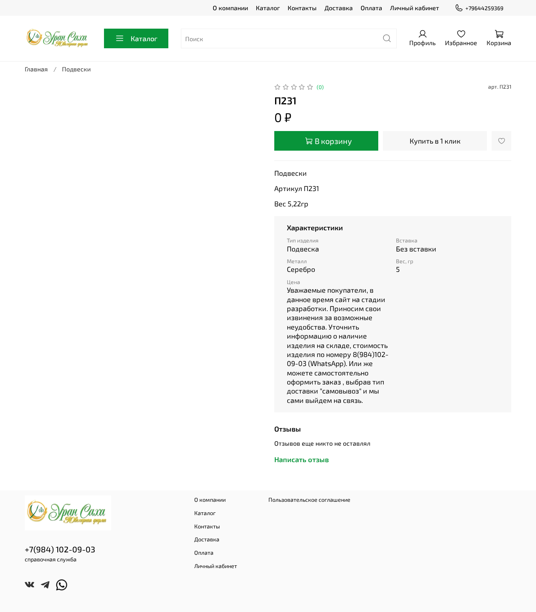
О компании (230, 7)
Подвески (76, 69)
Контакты (302, 7)
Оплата (371, 7)
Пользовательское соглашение (309, 499)
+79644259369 (484, 8)
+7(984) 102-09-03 (60, 549)
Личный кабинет (414, 7)
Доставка (339, 7)
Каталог (268, 7)
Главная (36, 69)
